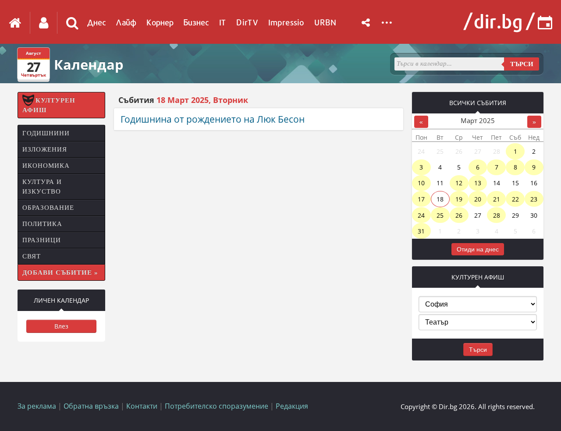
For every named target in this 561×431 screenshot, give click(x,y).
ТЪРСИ (521, 63)
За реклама (37, 406)
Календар (89, 64)
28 (496, 215)
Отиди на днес (478, 249)
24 (421, 215)
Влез (61, 326)
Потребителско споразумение (216, 406)
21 (496, 199)
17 (421, 199)
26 (458, 215)
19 (458, 199)
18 (440, 199)
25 (440, 215)
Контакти (141, 406)
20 (477, 199)
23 (533, 199)
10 (421, 183)
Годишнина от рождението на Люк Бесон (213, 119)
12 (458, 183)
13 (477, 183)
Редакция (292, 406)
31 (421, 231)
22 (515, 199)
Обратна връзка (91, 406)
